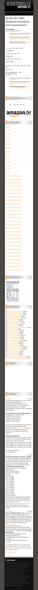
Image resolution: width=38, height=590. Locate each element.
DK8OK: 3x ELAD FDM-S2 (14, 316)
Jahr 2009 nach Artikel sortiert (13, 200)
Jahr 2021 (8, 144)
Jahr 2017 (8, 158)
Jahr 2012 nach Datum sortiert (13, 179)
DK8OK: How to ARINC (13, 334)
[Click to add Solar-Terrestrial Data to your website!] (12, 301)
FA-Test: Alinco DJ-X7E (13, 321)
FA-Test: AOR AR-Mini (13, 342)
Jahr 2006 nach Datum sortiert (13, 221)
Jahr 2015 (8, 165)
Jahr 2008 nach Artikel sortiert (13, 204)
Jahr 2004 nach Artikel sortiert (13, 235)
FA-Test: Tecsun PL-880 (13, 355)
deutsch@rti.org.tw (21, 428)
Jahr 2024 (8, 134)
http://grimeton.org (11, 524)
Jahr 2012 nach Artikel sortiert (13, 176)
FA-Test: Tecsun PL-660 (13, 338)
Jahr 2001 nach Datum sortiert (13, 252)
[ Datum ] (28, 42)
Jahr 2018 (8, 155)
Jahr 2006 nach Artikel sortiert (13, 218)
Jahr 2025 (8, 130)
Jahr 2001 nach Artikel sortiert (13, 256)
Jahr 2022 (8, 141)
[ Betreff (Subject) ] (19, 43)
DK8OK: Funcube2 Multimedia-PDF (17, 358)
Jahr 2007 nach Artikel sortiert (13, 211)
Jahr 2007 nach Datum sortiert (13, 214)
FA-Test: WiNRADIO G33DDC (15, 314)
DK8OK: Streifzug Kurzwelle (15, 318)
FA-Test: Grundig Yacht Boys (15, 340)
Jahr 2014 (8, 169)
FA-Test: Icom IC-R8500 (13, 345)
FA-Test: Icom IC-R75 (13, 326)
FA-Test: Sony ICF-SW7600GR (15, 348)
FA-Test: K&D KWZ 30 (13, 343)
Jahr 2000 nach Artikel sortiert (13, 263)
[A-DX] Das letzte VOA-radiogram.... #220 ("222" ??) (20, 38)
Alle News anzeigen (11, 552)
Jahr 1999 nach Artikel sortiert (13, 270)
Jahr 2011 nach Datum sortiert (13, 186)
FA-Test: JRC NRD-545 (13, 353)
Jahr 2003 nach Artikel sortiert (13, 242)
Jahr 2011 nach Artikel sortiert (13, 183)
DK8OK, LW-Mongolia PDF (14, 322)
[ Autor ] (26, 43)
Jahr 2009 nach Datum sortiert (13, 197)
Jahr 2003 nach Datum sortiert (13, 238)
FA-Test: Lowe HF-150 (13, 332)
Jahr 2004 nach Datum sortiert (13, 231)
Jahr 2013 (8, 172)
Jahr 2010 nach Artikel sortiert (13, 193)
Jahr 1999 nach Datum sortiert (13, 266)
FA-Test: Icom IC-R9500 (13, 351)
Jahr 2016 (8, 162)
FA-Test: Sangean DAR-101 (14, 350)
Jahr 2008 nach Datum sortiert (13, 207)
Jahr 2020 (8, 148)
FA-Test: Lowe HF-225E (13, 330)
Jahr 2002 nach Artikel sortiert (13, 249)
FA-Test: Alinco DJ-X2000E (14, 335)
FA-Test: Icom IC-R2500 (13, 324)
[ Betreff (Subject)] (19, 88)
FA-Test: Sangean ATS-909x (14, 347)
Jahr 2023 (8, 137)
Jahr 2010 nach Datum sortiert (13, 190)
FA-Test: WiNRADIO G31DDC (15, 313)
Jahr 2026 (8, 127)
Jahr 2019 (8, 151)
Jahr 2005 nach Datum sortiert (13, 228)
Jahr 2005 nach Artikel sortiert (13, 224)
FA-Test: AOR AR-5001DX (14, 337)
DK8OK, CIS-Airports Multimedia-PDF (17, 327)
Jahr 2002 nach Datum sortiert (13, 245)
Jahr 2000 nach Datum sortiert (13, 259)
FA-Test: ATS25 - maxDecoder (15, 311)
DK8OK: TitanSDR (12, 329)
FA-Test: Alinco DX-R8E (13, 319)
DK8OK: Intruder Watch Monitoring (17, 356)
